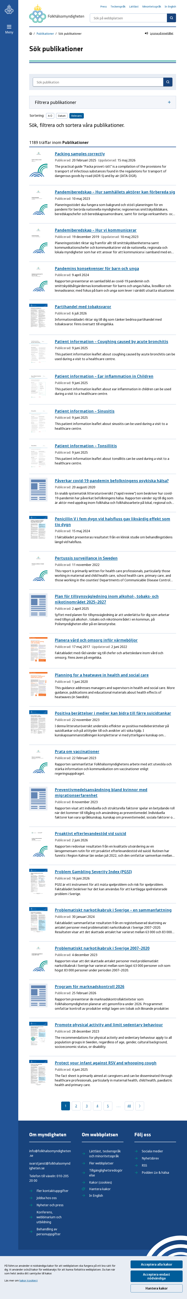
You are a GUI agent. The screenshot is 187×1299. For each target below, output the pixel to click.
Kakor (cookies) (100, 1182)
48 (129, 1106)
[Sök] (171, 18)
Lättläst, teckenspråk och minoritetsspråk (105, 1153)
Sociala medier (152, 1151)
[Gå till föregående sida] (139, 1106)
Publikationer (45, 34)
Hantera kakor (156, 1288)
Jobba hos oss (47, 1198)
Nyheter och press (50, 1205)
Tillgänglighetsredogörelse (106, 1172)
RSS (144, 1165)
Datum (62, 115)
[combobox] (133, 18)
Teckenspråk (117, 6)
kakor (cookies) (29, 1280)
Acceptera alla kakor (156, 1264)
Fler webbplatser (101, 1163)
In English (170, 6)
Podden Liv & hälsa (155, 1172)
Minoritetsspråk (151, 6)
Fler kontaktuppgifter (52, 1191)
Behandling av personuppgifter (49, 1231)
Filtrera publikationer (55, 102)
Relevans (76, 115)
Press (103, 6)
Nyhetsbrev (150, 1158)
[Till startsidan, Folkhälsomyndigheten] (9, 9)
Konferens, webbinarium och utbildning (49, 1217)
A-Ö (50, 115)
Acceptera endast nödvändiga (156, 1276)
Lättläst (134, 6)
